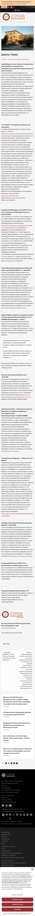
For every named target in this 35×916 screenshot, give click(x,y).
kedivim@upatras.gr (25, 256)
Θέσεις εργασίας (6, 799)
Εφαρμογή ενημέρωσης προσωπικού (11, 853)
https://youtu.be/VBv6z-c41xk (16, 198)
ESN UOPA (20, 392)
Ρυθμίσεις (17, 909)
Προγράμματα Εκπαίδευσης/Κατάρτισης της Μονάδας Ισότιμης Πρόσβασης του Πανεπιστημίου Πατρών (16, 725)
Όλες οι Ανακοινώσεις (7, 795)
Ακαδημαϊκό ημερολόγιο (8, 846)
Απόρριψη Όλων (17, 904)
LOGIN (4, 7)
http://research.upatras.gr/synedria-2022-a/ (13, 308)
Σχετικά (20, 821)
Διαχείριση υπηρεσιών (17, 894)
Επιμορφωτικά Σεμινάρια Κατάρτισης (22, 556)
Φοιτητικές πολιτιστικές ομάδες (10, 790)
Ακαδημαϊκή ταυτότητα (8, 865)
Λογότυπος (13, 821)
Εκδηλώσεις (5, 797)
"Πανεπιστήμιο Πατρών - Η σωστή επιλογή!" (13, 4)
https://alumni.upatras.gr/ (8, 628)
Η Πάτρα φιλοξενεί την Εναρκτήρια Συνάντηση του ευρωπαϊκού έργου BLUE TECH (17, 713)
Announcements (5, 851)
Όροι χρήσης (5, 821)
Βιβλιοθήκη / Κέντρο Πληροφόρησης (12, 781)
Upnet (3, 843)
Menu (18, 10)
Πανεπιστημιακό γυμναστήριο (9, 783)
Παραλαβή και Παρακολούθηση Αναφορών (13, 863)
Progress (3, 836)
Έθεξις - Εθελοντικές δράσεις (10, 792)
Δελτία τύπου (6, 643)
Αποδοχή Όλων (17, 899)
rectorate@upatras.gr (7, 811)
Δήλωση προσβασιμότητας (24, 823)
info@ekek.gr (7, 261)
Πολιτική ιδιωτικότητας (25, 913)
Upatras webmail (6, 834)
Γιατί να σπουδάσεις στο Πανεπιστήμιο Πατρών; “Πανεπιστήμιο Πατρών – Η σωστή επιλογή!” (16, 738)
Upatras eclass (5, 839)
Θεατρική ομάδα (6, 788)
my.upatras (4, 841)
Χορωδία (4, 785)
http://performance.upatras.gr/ (10, 451)
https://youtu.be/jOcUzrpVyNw (10, 195)
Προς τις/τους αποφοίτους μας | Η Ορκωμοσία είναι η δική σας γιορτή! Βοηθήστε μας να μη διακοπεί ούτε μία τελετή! (17, 751)
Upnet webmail (5, 832)
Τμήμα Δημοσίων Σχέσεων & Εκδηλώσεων (18, 59)
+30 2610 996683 (19, 811)
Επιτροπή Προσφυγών (7, 860)
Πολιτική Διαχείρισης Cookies (10, 913)
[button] (32, 869)
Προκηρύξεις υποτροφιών (9, 802)
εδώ (30, 363)
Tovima (3, 848)
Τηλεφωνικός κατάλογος (8, 855)
